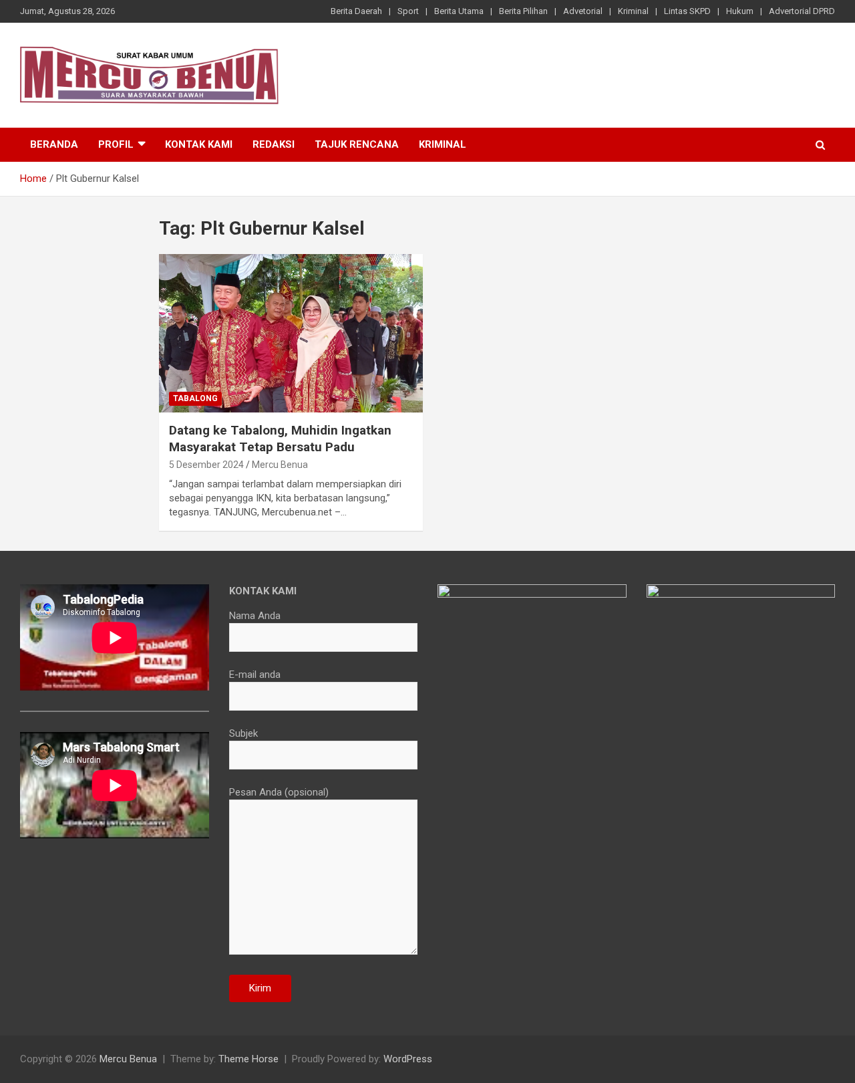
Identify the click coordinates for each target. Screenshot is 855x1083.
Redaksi (273, 144)
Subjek (243, 733)
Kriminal (633, 11)
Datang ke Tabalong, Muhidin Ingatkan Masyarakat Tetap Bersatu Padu (280, 439)
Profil (116, 144)
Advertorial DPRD (802, 11)
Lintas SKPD (687, 11)
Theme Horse (248, 1059)
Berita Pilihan (523, 11)
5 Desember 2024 (206, 464)
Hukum (739, 11)
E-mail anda (255, 675)
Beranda (54, 144)
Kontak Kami (198, 144)
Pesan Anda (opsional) (279, 792)
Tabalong (195, 398)
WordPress (407, 1059)
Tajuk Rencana (357, 144)
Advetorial (583, 11)
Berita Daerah (356, 11)
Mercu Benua (280, 464)
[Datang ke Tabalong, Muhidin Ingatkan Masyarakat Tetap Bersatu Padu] (290, 333)
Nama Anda (255, 616)
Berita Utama (459, 11)
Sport (408, 11)
